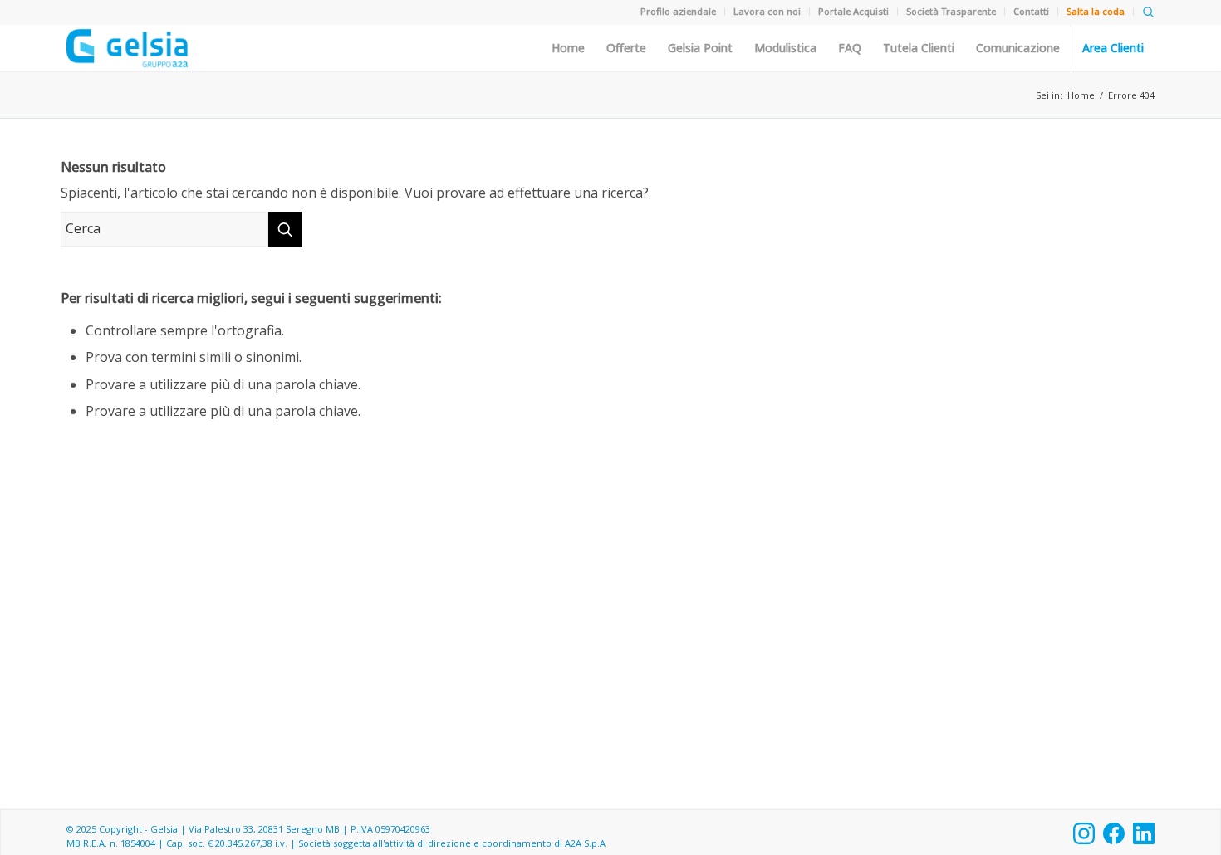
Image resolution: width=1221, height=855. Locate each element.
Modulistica (785, 48)
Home (568, 48)
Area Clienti (1113, 48)
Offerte (626, 48)
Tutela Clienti (918, 48)
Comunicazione (1018, 48)
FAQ (849, 48)
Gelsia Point (700, 48)
